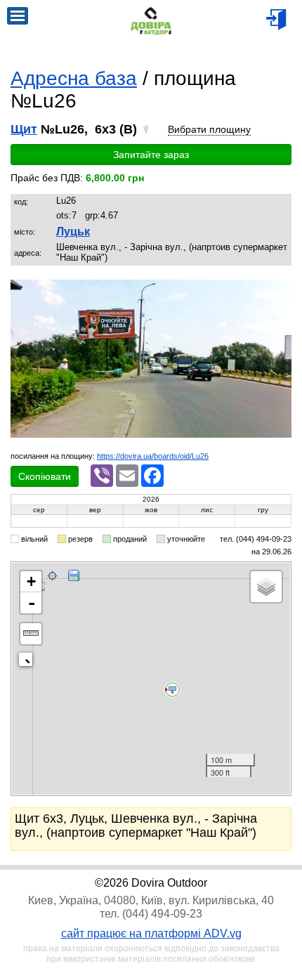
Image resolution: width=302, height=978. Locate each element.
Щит (24, 129)
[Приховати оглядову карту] (28, 662)
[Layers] (266, 586)
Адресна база (74, 78)
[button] (279, 292)
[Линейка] (30, 633)
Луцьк (73, 231)
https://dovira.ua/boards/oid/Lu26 (153, 456)
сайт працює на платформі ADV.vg (151, 933)
